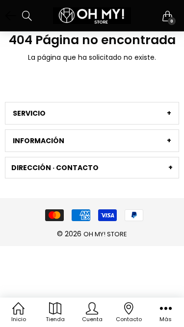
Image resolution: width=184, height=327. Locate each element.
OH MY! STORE (105, 234)
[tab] (92, 113)
